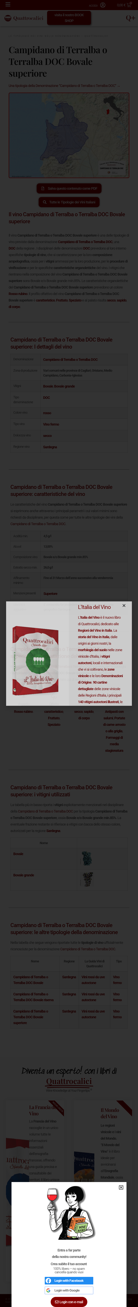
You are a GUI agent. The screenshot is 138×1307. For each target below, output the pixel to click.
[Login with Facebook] (48, 1280)
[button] (121, 1187)
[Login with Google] (48, 1290)
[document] (69, 653)
